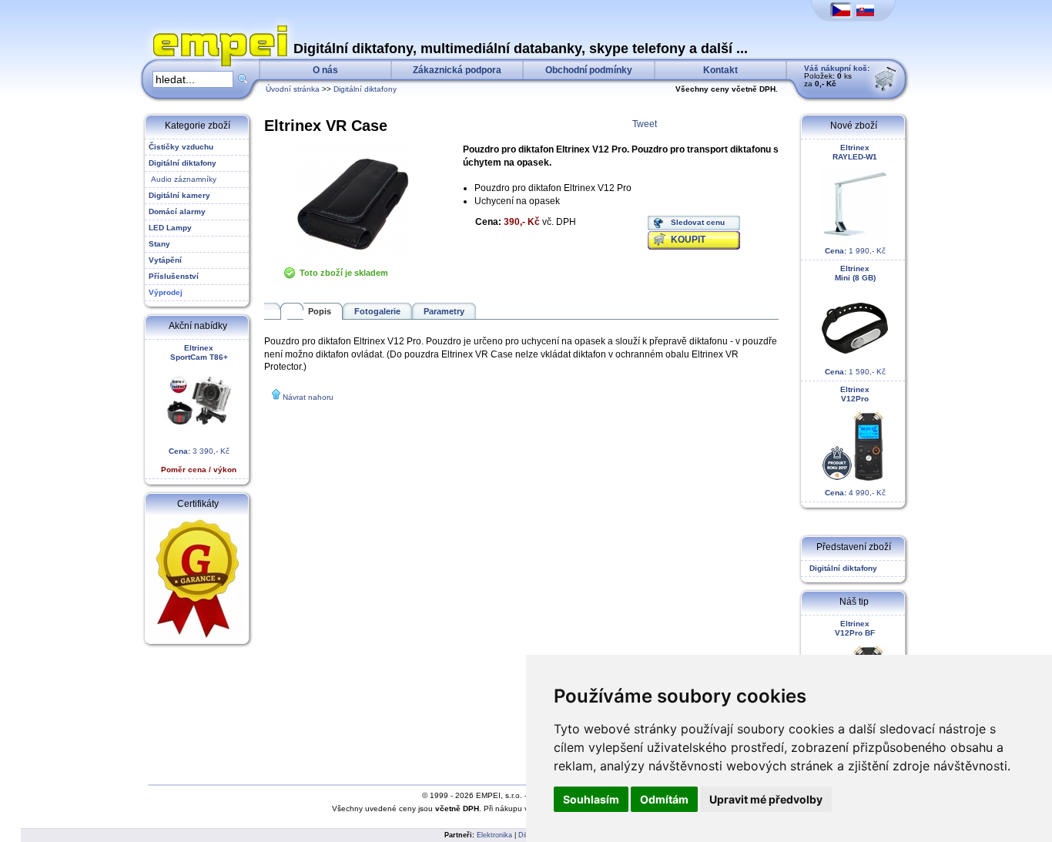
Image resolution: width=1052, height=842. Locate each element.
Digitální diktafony (365, 89)
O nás (325, 70)
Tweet (644, 124)
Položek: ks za (836, 76)
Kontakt (720, 70)
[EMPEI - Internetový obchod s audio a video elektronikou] (216, 27)
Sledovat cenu (698, 222)
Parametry (444, 311)
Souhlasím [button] (591, 799)
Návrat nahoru (308, 397)
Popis (319, 311)
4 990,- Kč (855, 441)
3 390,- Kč (198, 409)
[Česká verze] (841, 11)
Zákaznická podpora (457, 70)
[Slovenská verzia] (865, 11)
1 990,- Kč (855, 199)
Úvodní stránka (293, 89)
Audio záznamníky (182, 179)
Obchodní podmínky (588, 70)
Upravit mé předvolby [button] (766, 799)
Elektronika (494, 835)
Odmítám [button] (664, 799)
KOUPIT (688, 239)
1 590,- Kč (855, 320)
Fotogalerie (377, 311)
